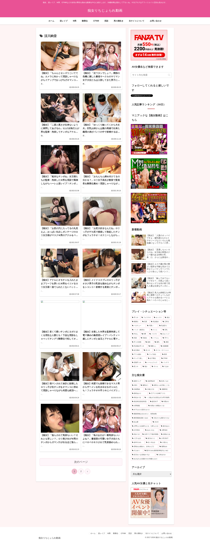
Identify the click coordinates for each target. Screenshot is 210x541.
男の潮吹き (138, 533)
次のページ (81, 461)
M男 (109, 533)
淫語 (130, 533)
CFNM (123, 533)
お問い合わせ (167, 533)
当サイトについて (152, 533)
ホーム (93, 533)
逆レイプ (101, 533)
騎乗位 (115, 533)
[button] (169, 75)
